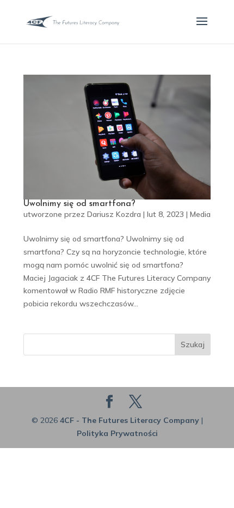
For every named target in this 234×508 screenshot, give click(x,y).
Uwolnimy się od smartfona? (79, 203)
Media (200, 214)
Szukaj (193, 344)
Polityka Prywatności (117, 433)
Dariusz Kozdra (114, 214)
